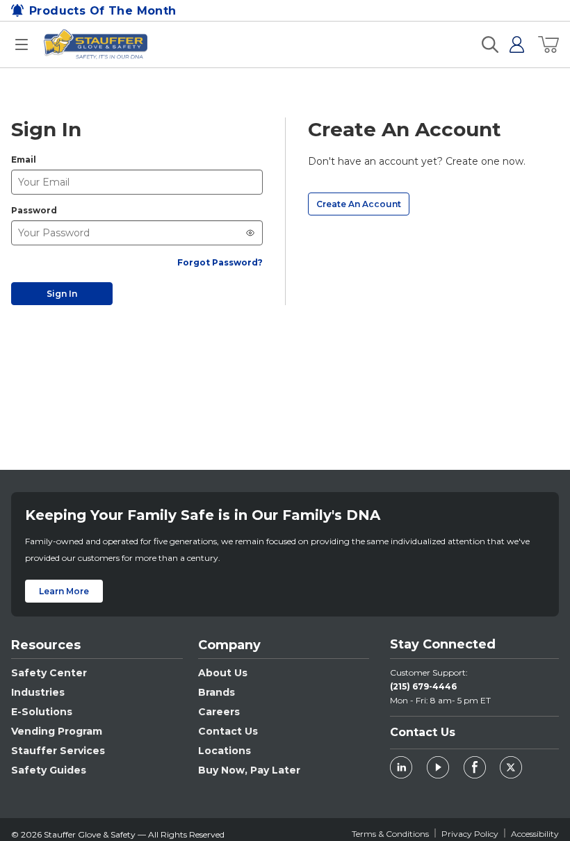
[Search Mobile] (490, 44)
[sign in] (511, 44)
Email (23, 159)
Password (34, 210)
